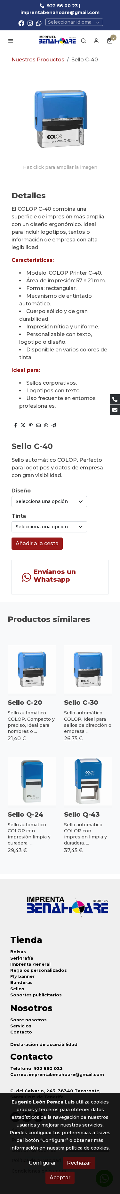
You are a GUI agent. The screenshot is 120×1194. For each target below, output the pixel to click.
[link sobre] (60, 911)
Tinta (19, 516)
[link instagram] (30, 23)
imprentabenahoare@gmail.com (66, 1074)
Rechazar (79, 1163)
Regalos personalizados (38, 970)
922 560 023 (48, 1068)
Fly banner (22, 976)
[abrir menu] (11, 40)
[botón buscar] (83, 40)
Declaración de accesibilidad (43, 1044)
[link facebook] (21, 23)
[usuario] (96, 40)
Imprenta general (30, 964)
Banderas (21, 982)
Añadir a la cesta (37, 543)
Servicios (20, 1026)
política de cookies (87, 1148)
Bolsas (18, 951)
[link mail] (115, 410)
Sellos (17, 988)
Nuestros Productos (38, 60)
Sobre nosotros (28, 1019)
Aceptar (60, 1177)
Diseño (21, 491)
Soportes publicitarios (36, 995)
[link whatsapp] (39, 23)
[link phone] (115, 399)
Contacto (21, 1032)
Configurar (42, 1163)
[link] (57, 41)
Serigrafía (21, 958)
